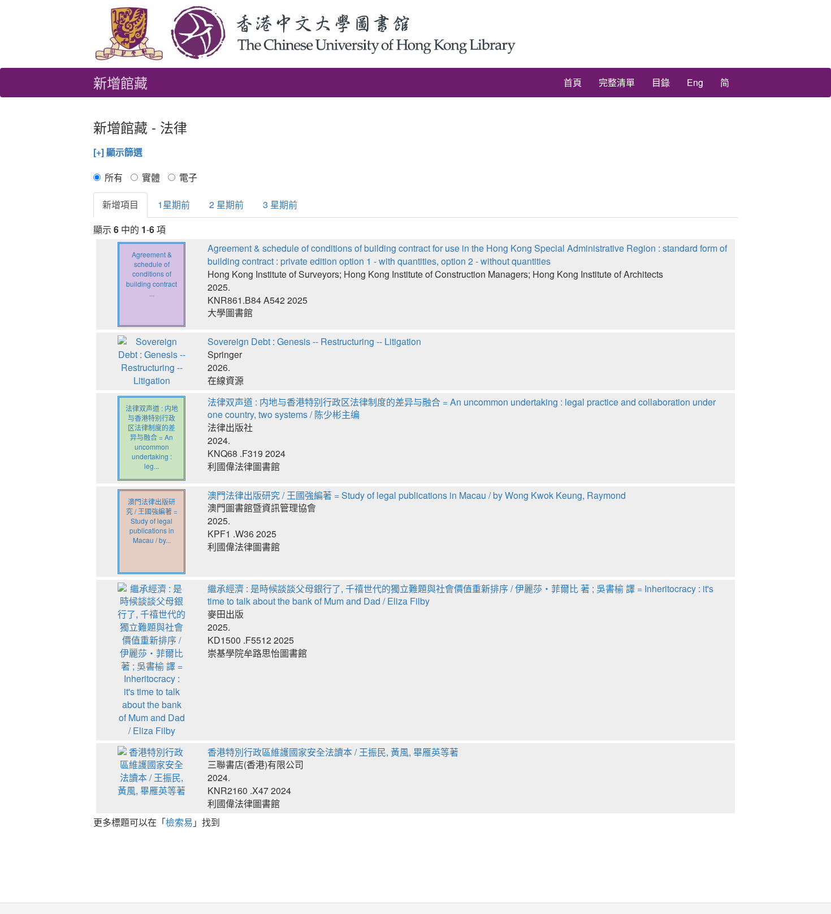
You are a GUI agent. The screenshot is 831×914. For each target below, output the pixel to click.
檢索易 (179, 822)
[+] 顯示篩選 (117, 152)
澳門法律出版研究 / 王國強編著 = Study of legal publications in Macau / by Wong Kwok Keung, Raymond (416, 495)
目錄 (661, 82)
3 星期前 (280, 204)
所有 (114, 177)
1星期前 (174, 204)
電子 (188, 177)
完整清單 (617, 82)
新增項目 (120, 204)
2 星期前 (226, 204)
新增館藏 (120, 82)
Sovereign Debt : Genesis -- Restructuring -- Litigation (314, 341)
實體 (151, 177)
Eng (695, 82)
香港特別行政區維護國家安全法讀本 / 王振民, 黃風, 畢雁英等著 (332, 751)
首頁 (573, 82)
